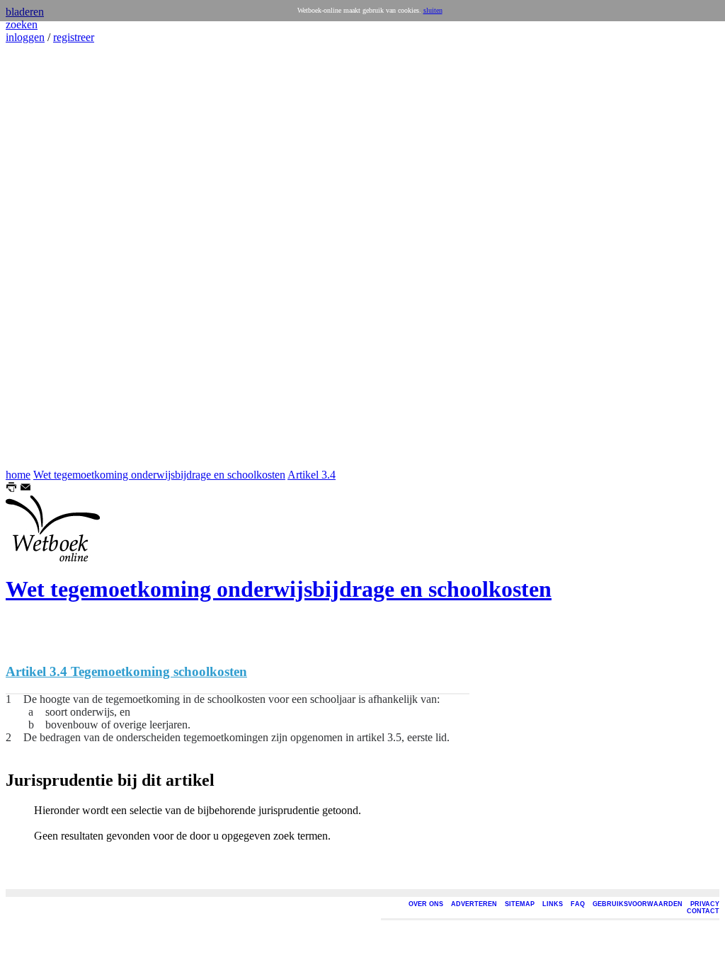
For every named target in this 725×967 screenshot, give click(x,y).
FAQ (578, 904)
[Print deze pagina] (11, 489)
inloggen (25, 37)
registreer (73, 37)
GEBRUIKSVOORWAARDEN (638, 904)
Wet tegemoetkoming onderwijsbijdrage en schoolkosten (159, 475)
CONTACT (703, 911)
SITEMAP (520, 904)
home (18, 475)
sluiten (433, 10)
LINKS (552, 904)
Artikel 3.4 (311, 475)
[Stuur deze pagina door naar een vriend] (25, 489)
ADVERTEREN (474, 904)
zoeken (22, 24)
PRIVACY (704, 904)
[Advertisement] (48, 256)
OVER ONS (426, 904)
